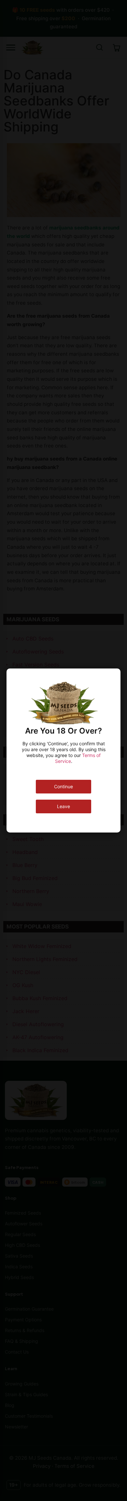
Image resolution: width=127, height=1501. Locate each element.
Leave (63, 806)
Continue (63, 786)
